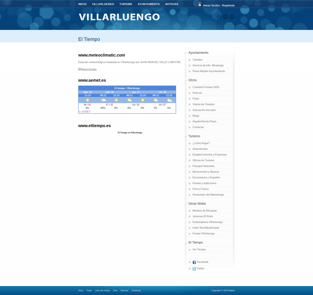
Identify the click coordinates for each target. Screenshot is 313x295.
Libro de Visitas (102, 290)
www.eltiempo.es (94, 125)
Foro (115, 290)
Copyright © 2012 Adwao (223, 290)
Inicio (80, 290)
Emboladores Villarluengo (208, 222)
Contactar (198, 127)
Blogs (196, 115)
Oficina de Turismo (203, 160)
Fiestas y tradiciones (204, 183)
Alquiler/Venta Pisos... (205, 121)
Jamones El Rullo (203, 216)
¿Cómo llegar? (201, 143)
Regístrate (228, 5)
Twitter (200, 268)
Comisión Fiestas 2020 (206, 87)
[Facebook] (219, 18)
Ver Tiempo (199, 249)
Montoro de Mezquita (205, 210)
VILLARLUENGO (103, 4)
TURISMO (125, 4)
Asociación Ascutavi (204, 110)
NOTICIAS (172, 4)
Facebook (202, 262)
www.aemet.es (92, 80)
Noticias (197, 92)
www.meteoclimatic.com (101, 55)
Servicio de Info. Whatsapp (208, 65)
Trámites (197, 59)
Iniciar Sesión (211, 5)
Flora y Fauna (201, 189)
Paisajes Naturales (204, 166)
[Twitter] (225, 18)
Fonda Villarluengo (204, 233)
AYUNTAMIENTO (149, 4)
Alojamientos (200, 149)
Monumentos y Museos (206, 171)
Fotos (196, 98)
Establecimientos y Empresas (210, 154)
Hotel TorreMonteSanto (206, 227)
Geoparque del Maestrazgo (208, 194)
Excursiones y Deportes (206, 177)
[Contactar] (231, 18)
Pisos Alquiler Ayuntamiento (209, 71)
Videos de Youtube (204, 104)
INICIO (82, 4)
